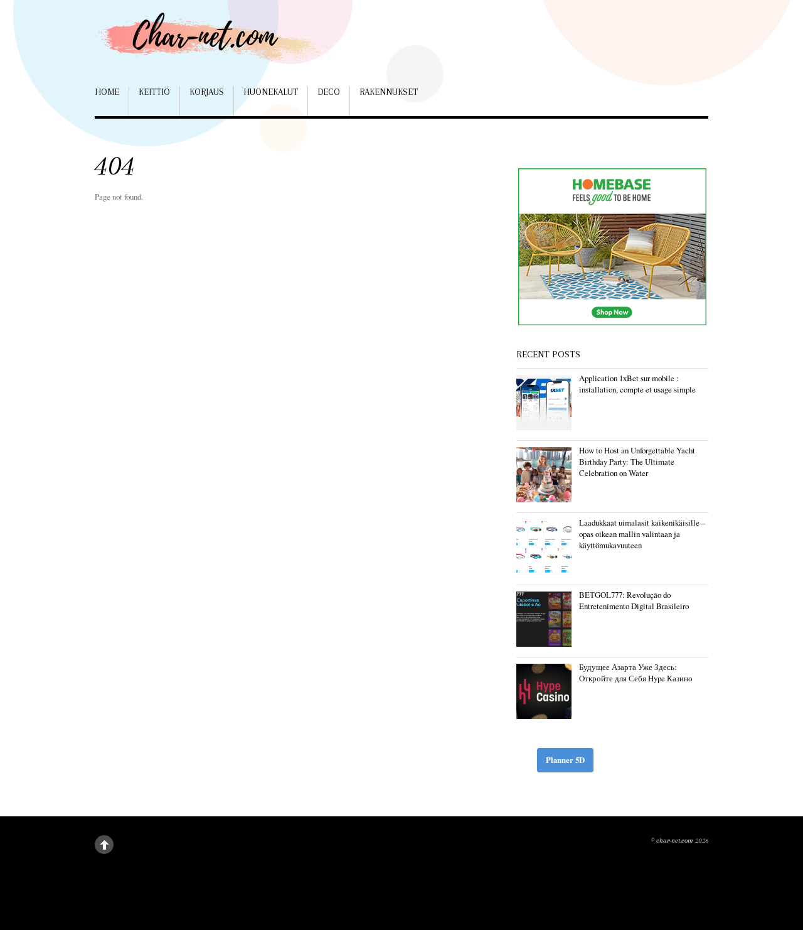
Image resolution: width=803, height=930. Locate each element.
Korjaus (206, 92)
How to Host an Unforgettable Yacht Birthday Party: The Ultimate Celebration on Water (637, 462)
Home (107, 92)
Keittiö (154, 92)
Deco (328, 92)
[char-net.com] (220, 44)
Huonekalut (270, 92)
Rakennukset (388, 92)
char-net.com (674, 840)
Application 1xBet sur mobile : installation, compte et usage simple (637, 383)
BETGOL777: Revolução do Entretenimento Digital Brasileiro (634, 600)
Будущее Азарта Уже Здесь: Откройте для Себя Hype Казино (636, 672)
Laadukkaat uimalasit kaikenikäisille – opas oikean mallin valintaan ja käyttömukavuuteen (642, 534)
